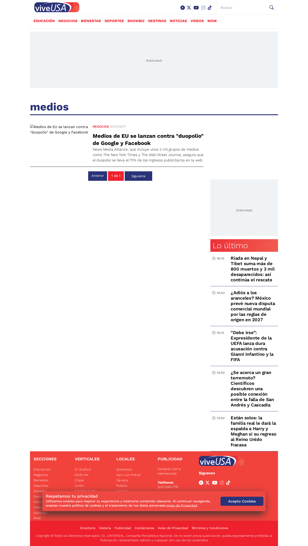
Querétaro (124, 469)
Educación (44, 21)
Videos (197, 21)
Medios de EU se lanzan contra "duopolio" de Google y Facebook (148, 139)
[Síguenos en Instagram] (204, 9)
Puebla (121, 485)
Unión (79, 485)
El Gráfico (83, 469)
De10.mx (81, 475)
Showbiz (136, 21)
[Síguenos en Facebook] (183, 9)
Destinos (157, 21)
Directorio (87, 528)
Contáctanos (144, 528)
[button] (271, 7)
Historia (105, 528)
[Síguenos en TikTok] (210, 9)
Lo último (230, 245)
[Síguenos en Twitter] (190, 9)
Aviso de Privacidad (173, 528)
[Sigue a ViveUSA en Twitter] (208, 483)
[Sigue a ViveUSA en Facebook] (202, 483)
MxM (212, 21)
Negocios (67, 21)
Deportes (114, 21)
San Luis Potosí (128, 475)
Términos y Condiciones (210, 528)
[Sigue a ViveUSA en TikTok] (229, 483)
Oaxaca (122, 480)
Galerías (40, 512)
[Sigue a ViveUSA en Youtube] (215, 483)
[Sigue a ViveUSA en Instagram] (223, 483)
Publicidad (123, 528)
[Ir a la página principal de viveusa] (54, 7)
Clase (79, 480)
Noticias (178, 21)
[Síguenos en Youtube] (197, 9)
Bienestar (91, 21)
